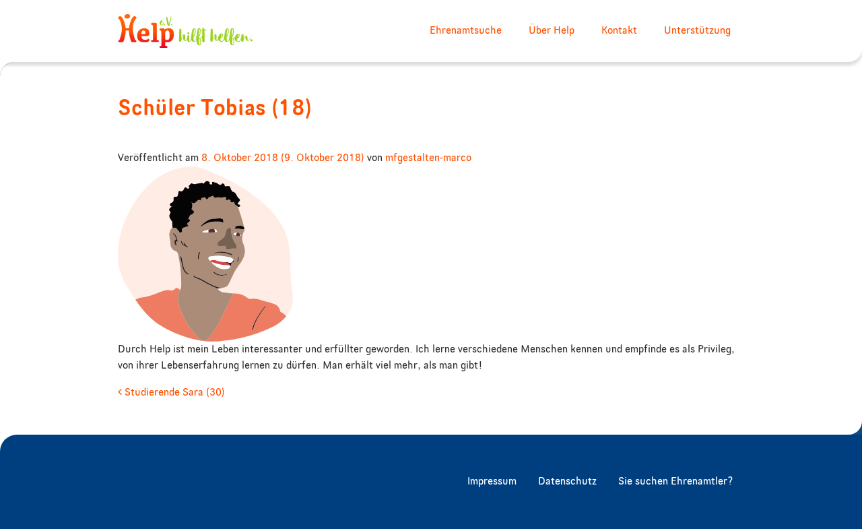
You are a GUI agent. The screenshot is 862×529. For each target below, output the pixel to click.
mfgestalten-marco (428, 158)
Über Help (551, 31)
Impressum (492, 481)
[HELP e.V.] (185, 31)
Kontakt (619, 31)
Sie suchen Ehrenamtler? (675, 481)
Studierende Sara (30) (173, 392)
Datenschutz (567, 481)
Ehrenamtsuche (466, 31)
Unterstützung (697, 31)
